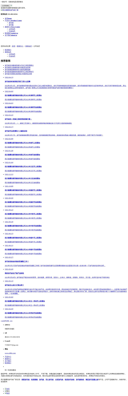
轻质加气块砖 (69, 379)
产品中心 (13, 20)
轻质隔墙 (34, 379)
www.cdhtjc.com (10, 353)
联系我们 (11, 33)
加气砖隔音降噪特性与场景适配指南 (17, 69)
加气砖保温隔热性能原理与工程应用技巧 (19, 72)
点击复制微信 (5, 5)
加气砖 (11, 23)
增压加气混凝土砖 (92, 379)
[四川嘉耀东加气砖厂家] (9, 10)
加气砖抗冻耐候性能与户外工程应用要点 (19, 65)
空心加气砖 (50, 379)
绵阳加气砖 (26, 379)
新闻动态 (28, 46)
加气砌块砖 (80, 379)
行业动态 (12, 31)
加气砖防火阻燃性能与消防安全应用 (17, 67)
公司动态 (12, 29)
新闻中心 (12, 27)
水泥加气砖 (59, 379)
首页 (8, 18)
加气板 (11, 25)
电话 (8, 393)
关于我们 (11, 35)
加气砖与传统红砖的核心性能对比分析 (18, 74)
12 (11, 321)
